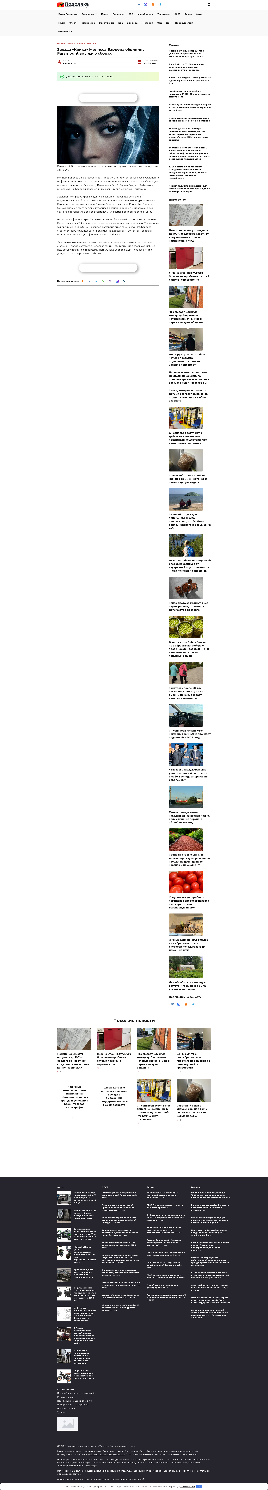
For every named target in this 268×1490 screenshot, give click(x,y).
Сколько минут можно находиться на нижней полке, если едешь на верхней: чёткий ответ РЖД (189, 817)
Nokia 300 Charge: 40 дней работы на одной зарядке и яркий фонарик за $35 (190, 81)
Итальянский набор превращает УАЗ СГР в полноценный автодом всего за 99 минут (85, 1197)
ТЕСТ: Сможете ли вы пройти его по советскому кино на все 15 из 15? (166, 1253)
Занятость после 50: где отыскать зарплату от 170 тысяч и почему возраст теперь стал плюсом (186, 693)
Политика (118, 14)
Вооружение (106, 23)
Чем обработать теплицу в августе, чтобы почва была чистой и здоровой (187, 986)
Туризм (61, 1412)
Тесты (188, 14)
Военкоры (88, 14)
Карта (104, 14)
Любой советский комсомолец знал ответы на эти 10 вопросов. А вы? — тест (121, 1285)
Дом (168, 23)
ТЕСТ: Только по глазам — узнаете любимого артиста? (165, 1206)
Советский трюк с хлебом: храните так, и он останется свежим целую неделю (188, 479)
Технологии (65, 31)
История (148, 23)
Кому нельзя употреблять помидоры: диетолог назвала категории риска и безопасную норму (189, 902)
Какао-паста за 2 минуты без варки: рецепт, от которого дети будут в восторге (188, 606)
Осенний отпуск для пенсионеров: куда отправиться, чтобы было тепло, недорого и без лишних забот (190, 521)
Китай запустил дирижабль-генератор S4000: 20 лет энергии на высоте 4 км (189, 94)
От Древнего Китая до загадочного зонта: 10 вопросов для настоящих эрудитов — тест (166, 1217)
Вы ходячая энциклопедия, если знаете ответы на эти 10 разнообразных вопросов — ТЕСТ (165, 1230)
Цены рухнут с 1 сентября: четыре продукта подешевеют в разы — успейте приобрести (187, 359)
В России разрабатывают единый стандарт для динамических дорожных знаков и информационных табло (84, 1335)
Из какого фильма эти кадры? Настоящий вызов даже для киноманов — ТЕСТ (162, 1195)
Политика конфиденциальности (74, 1401)
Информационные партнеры (72, 1404)
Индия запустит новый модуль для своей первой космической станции (189, 119)
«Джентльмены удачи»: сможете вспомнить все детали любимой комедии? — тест (119, 1220)
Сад (159, 23)
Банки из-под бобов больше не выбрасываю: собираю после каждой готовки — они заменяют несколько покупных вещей (189, 649)
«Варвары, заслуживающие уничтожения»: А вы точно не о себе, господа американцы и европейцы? (189, 774)
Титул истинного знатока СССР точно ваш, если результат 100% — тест (120, 1245)
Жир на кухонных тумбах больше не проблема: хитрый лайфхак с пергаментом (189, 276)
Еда (120, 23)
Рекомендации (65, 1397)
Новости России (66, 1408)
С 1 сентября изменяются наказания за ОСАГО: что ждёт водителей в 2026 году (190, 734)
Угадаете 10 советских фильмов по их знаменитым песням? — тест (120, 1296)
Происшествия (184, 23)
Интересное (88, 23)
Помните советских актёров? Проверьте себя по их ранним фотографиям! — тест (118, 1207)
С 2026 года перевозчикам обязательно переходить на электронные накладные (82, 1357)
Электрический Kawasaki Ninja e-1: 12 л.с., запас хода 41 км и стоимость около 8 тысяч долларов (85, 1234)
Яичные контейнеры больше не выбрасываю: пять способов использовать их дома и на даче (188, 944)
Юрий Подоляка (67, 14)
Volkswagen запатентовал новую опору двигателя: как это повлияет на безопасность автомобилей (85, 1314)
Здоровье (133, 23)
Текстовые (163, 14)
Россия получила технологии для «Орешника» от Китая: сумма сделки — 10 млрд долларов (189, 189)
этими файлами (187, 1486)
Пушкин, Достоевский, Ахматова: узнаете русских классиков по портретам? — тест (164, 1242)
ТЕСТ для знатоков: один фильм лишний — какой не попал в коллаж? (166, 1276)
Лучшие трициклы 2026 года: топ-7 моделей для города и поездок (83, 1273)
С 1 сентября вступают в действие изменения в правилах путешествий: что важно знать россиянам (188, 438)
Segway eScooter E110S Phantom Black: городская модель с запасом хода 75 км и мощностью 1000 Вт (85, 1294)
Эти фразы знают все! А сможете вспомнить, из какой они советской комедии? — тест (120, 1272)
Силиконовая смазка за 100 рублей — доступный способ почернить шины (85, 1214)
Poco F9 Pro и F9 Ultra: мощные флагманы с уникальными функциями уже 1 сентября (186, 67)
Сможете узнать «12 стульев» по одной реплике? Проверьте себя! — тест (121, 1195)
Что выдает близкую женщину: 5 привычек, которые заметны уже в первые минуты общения (186, 317)
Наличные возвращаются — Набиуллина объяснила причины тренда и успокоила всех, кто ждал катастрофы (189, 377)
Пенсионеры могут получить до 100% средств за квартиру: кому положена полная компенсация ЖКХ (189, 235)
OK (199, 1486)
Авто (199, 14)
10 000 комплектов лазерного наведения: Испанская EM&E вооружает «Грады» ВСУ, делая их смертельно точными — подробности (188, 172)
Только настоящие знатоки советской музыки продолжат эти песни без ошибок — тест (120, 1232)
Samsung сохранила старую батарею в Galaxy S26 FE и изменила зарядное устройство (190, 107)
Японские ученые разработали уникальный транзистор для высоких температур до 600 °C (186, 54)
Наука (61, 23)
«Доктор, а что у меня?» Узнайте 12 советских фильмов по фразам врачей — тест (120, 1307)
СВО (130, 14)
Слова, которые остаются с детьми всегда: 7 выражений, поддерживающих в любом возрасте (189, 395)
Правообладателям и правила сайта (76, 1393)
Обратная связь (65, 1389)
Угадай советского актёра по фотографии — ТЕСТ (162, 1286)
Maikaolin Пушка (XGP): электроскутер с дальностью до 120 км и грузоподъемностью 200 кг (85, 1254)
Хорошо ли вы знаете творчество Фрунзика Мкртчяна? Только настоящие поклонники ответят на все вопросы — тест (120, 1259)
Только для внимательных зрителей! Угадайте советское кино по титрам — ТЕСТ (166, 1297)
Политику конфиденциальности (107, 1454)
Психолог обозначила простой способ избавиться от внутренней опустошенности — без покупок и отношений (190, 565)
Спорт (72, 23)
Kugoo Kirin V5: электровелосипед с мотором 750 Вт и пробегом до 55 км (85, 1374)
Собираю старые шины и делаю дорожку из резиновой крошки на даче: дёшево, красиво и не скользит (189, 859)
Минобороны (145, 14)
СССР (177, 14)
